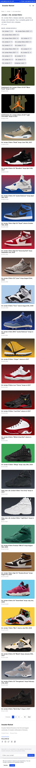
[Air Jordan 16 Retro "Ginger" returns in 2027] (18, 351)
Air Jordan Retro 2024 (10, 38)
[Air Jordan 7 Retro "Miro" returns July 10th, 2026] (18, 619)
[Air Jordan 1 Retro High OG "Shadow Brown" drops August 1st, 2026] (18, 565)
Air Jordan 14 (7, 59)
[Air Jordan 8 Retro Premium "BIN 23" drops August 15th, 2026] (18, 538)
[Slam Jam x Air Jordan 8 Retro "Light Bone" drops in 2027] (18, 510)
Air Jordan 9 (20, 59)
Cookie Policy (5, 733)
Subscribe (31, 755)
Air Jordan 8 (7, 63)
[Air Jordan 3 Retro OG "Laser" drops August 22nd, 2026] (18, 271)
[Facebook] (2, 742)
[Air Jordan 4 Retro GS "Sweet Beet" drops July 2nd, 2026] (18, 593)
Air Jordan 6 (26, 49)
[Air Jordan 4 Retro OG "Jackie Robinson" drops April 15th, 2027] (18, 188)
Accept (12, 765)
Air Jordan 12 (26, 52)
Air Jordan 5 (7, 45)
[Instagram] (5, 742)
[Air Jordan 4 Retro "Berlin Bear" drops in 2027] (18, 700)
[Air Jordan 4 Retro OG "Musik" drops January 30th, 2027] (18, 646)
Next (29, 717)
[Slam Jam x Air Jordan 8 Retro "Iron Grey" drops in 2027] (18, 483)
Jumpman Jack (20, 63)
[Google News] (15, 742)
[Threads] (12, 742)
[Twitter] (8, 742)
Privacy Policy (13, 733)
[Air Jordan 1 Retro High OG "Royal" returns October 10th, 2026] (18, 216)
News (2, 11)
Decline (6, 765)
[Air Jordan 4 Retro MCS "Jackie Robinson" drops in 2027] (18, 324)
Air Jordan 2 (7, 56)
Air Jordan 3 (7, 42)
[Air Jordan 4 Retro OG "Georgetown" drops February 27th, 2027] (18, 674)
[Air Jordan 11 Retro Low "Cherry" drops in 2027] (18, 377)
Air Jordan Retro (16, 11)
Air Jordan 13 (20, 56)
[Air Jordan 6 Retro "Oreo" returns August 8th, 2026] (18, 297)
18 (24, 717)
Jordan (8, 11)
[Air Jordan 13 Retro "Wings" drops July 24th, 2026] (18, 456)
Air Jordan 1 (7, 31)
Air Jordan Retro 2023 (23, 42)
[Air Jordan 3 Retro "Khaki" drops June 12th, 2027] (18, 134)
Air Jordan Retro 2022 (10, 49)
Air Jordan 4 (26, 38)
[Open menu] (33, 5)
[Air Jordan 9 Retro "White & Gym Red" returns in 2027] (18, 429)
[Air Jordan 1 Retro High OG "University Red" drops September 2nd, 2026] (18, 243)
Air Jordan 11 (20, 45)
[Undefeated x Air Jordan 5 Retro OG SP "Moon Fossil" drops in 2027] (18, 80)
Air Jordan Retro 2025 (24, 31)
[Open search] (30, 5)
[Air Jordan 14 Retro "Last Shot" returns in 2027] (18, 402)
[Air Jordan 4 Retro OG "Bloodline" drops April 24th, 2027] (18, 161)
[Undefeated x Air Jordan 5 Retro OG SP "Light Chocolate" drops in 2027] (18, 107)
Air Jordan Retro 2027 (10, 52)
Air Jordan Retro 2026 (10, 35)
